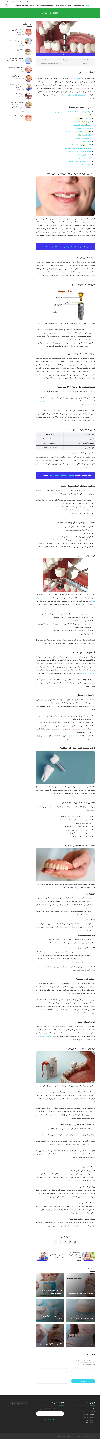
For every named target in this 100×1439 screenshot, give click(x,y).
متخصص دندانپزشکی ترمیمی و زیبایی (61, 475)
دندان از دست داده (76, 78)
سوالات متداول (86, 164)
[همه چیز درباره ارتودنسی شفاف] (28, 69)
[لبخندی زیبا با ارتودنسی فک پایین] (28, 32)
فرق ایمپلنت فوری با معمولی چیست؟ (79, 161)
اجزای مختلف (84, 118)
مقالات (42, 60)
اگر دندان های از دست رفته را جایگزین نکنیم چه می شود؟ (72, 111)
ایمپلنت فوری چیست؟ (84, 155)
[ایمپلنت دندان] (28, 96)
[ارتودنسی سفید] (28, 118)
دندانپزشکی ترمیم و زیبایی (63, 60)
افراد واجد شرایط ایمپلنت (83, 128)
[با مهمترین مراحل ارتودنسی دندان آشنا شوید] (28, 41)
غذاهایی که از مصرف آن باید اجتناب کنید (78, 148)
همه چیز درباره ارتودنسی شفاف (16, 68)
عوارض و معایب (86, 141)
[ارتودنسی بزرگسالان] (28, 78)
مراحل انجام (84, 135)
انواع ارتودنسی (91, 1420)
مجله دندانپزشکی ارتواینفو (76, 95)
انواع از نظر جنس (82, 121)
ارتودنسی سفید (19, 115)
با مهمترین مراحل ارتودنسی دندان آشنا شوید (17, 40)
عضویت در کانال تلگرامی (18, 1403)
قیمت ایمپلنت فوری (85, 158)
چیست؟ (85, 115)
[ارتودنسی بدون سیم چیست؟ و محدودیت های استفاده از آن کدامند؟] (28, 104)
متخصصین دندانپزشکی (88, 1417)
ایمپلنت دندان (73, 735)
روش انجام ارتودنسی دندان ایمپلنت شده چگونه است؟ (63, 246)
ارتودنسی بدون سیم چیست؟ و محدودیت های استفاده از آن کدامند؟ (17, 105)
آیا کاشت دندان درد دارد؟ (83, 138)
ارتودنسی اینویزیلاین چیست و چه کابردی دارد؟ (15, 59)
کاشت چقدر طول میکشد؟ (80, 145)
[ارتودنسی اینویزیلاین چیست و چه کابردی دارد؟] (28, 60)
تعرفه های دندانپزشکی (89, 1422)
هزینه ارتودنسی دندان (16, 49)
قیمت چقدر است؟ (82, 125)
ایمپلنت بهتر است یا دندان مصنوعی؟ (79, 151)
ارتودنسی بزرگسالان (17, 76)
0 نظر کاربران (85, 63)
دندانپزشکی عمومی (89, 1414)
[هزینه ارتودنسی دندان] (28, 52)
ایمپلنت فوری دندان (45, 1036)
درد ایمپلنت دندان (89, 673)
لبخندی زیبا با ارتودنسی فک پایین (16, 31)
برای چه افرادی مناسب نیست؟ (78, 131)
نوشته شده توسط (50, 63)
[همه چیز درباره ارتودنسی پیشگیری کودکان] (28, 87)
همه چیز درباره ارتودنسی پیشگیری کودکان (16, 86)
